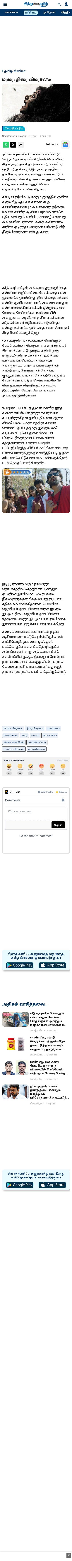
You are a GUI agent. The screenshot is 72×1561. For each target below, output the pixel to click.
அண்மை (11, 12)
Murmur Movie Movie (14, 742)
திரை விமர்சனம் (35, 728)
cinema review (10, 735)
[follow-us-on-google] (65, 144)
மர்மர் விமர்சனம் (36, 749)
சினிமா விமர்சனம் (13, 728)
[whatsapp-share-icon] (6, 146)
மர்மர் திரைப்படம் (37, 742)
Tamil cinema (53, 728)
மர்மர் (24, 735)
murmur (35, 735)
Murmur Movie (50, 735)
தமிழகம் (49, 12)
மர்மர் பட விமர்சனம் (14, 749)
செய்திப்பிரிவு (14, 128)
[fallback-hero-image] (15, 1019)
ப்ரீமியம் (30, 13)
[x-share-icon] (13, 146)
